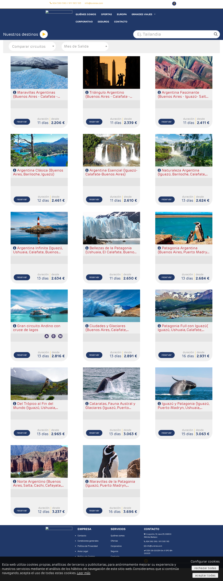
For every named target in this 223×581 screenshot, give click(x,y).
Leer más (83, 573)
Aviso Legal (83, 551)
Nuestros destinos (20, 34)
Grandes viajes (142, 14)
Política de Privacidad (88, 546)
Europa (122, 14)
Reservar (22, 121)
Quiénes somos (86, 14)
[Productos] (43, 34)
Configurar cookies (205, 561)
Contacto (120, 21)
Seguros (103, 21)
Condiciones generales (88, 541)
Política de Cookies (86, 556)
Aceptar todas (205, 575)
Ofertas (106, 14)
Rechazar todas (205, 568)
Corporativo (84, 21)
